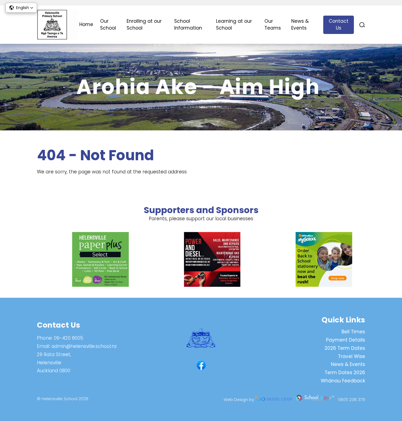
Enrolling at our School (144, 24)
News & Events (300, 24)
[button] (21, 7)
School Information (188, 24)
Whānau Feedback (343, 380)
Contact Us (338, 24)
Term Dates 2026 (345, 372)
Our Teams (272, 24)
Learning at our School (234, 24)
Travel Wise (351, 356)
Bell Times (353, 331)
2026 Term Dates (345, 348)
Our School (108, 24)
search (362, 25)
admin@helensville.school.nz (84, 346)
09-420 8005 (68, 338)
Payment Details (345, 340)
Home (86, 24)
